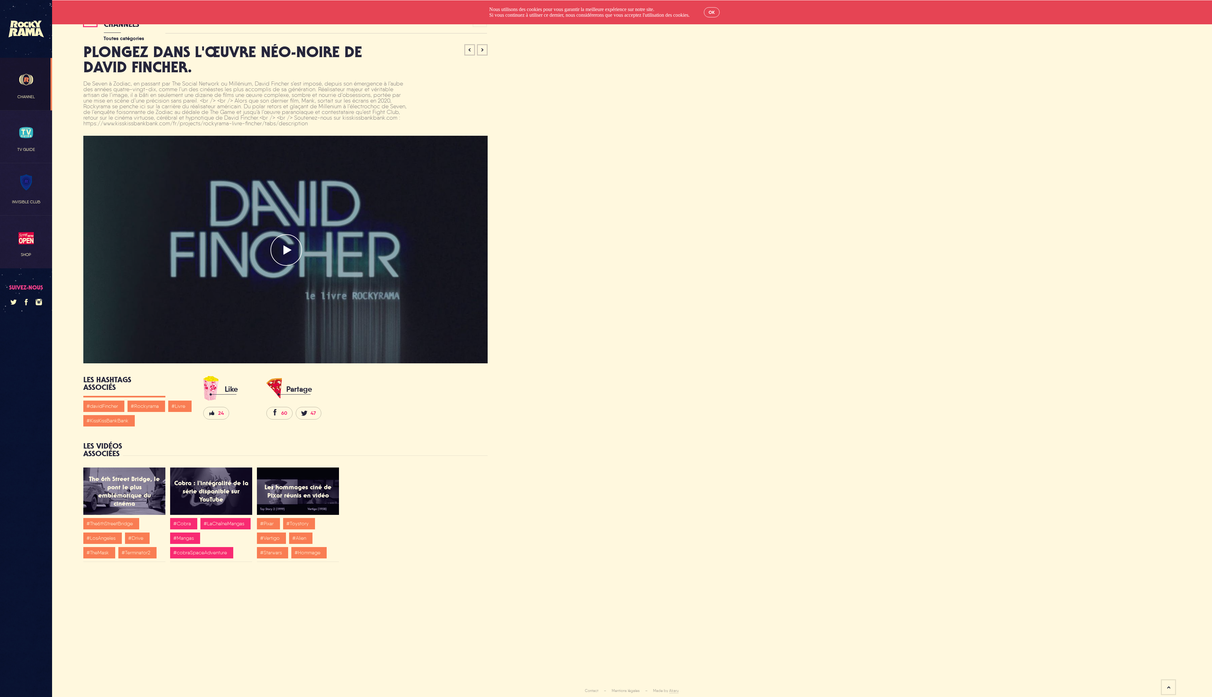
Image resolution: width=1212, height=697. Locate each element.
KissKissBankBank (109, 421)
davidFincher (104, 406)
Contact (591, 691)
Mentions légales (626, 691)
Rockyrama (146, 406)
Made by (666, 691)
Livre (180, 406)
